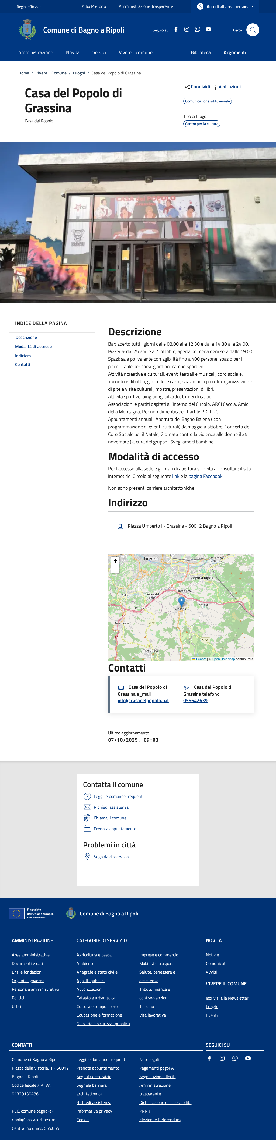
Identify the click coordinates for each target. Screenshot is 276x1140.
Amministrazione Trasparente (146, 6)
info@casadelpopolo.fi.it (143, 700)
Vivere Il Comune (51, 73)
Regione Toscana (30, 6)
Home (23, 73)
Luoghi (79, 73)
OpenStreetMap (223, 658)
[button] (225, 6)
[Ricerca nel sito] (252, 29)
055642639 (195, 700)
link (176, 476)
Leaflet (200, 658)
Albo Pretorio (94, 6)
